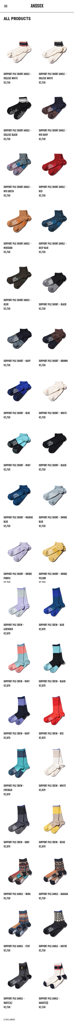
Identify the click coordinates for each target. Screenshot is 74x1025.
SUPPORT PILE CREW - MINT (17, 681)
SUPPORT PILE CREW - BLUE (51, 624)
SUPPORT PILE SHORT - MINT (17, 465)
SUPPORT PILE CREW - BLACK (52, 681)
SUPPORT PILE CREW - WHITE (52, 785)
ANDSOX (12, 1020)
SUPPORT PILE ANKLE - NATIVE (53, 946)
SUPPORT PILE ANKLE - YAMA (17, 894)
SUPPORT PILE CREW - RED (51, 733)
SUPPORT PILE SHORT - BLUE (17, 413)
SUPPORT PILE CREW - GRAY (16, 842)
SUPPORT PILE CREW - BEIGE (52, 842)
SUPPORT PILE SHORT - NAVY (17, 360)
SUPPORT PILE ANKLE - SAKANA (53, 894)
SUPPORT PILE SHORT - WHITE (53, 413)
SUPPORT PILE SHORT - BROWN (53, 360)
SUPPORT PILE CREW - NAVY (16, 733)
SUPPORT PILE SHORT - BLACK (52, 304)
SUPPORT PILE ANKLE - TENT (17, 946)
